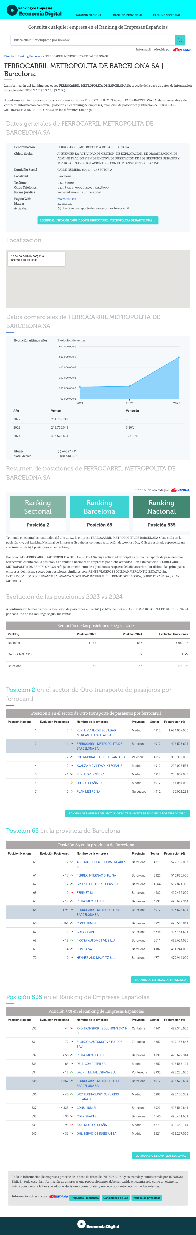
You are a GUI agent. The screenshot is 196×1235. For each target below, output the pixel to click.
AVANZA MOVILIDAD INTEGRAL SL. (101, 766)
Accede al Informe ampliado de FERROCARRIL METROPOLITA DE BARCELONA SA (98, 220)
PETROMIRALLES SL (91, 901)
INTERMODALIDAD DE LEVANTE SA (101, 757)
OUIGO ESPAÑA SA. (90, 783)
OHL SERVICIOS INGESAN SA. (97, 1133)
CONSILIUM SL (87, 923)
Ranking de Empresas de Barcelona (160, 979)
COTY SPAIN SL (87, 932)
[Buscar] (180, 40)
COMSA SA (84, 949)
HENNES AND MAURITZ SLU (96, 957)
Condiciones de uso (115, 1198)
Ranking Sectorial (167, 15)
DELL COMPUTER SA (91, 1064)
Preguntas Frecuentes (85, 1198)
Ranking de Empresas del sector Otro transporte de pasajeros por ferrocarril (127, 813)
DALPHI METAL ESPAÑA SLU (96, 1072)
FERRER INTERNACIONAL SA (96, 875)
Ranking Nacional (89, 15)
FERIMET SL (85, 892)
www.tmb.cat (66, 199)
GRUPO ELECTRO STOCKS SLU (98, 884)
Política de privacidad (146, 1198)
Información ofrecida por (153, 49)
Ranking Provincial (128, 15)
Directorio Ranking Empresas (23, 56)
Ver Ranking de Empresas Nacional (161, 1155)
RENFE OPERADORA (90, 774)
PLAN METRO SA (88, 791)
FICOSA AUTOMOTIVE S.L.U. (96, 940)
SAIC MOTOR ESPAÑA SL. (94, 1125)
